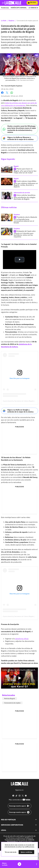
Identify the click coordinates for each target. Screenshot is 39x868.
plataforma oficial (21, 639)
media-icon (19, 864)
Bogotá (16, 166)
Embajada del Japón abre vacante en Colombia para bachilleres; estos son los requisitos (25, 234)
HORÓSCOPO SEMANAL (19, 8)
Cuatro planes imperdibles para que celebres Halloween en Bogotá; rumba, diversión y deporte (26, 184)
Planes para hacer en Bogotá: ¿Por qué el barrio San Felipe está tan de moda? (25, 171)
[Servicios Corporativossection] (36, 825)
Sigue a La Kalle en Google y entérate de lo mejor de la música (20, 411)
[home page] (20, 783)
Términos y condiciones (16, 838)
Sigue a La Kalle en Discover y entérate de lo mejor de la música (20, 138)
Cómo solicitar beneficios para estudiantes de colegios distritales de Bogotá (24, 197)
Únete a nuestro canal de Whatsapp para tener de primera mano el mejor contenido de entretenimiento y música (21, 129)
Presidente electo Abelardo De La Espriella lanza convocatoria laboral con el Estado (25, 220)
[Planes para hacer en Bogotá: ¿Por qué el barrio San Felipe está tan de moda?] (6, 169)
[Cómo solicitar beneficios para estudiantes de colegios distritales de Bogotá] (6, 195)
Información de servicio (22, 193)
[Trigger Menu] (3, 3)
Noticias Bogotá (9, 698)
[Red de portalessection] (36, 819)
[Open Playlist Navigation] (36, 864)
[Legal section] (36, 830)
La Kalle (3, 21)
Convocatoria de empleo (12, 703)
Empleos (11, 21)
